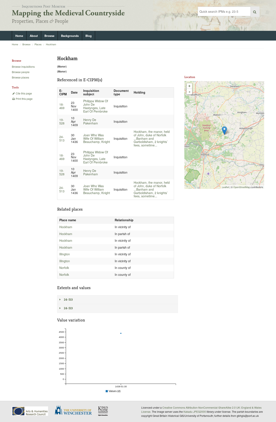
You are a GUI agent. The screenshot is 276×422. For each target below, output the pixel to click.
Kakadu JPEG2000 (194, 411)
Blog (88, 36)
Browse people (21, 72)
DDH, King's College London (103, 411)
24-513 (61, 138)
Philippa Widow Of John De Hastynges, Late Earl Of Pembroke (95, 106)
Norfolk (64, 267)
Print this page (24, 98)
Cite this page (23, 93)
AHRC (30, 411)
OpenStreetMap (241, 187)
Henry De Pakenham (90, 121)
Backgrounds (70, 36)
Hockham (51, 44)
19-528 (61, 121)
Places (38, 44)
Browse (49, 36)
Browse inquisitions (23, 66)
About (34, 36)
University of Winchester (75, 410)
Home (19, 36)
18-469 (61, 106)
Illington (64, 254)
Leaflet (225, 187)
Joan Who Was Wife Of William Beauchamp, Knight (96, 138)
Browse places (20, 77)
